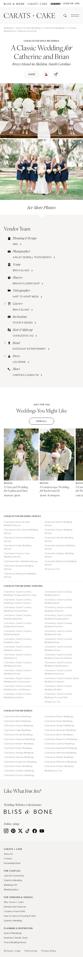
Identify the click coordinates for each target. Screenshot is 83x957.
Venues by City (52, 569)
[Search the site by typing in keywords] (63, 15)
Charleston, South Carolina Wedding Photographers (58, 617)
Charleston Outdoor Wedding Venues (59, 555)
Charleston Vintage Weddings (19, 753)
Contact (8, 858)
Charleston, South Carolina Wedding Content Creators (17, 601)
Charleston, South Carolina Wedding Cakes (17, 640)
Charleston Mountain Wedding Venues (60, 547)
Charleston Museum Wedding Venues (19, 567)
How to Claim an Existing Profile (20, 916)
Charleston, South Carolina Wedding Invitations (17, 695)
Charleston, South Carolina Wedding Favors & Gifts (58, 695)
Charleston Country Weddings (19, 775)
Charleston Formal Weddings (18, 734)
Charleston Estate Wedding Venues (17, 547)
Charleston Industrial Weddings (19, 739)
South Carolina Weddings (29, 28)
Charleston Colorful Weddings (60, 743)
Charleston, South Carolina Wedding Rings (58, 640)
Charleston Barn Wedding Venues (21, 561)
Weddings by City (53, 770)
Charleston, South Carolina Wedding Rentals (58, 632)
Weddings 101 (10, 885)
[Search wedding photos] (56, 4)
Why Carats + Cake (14, 902)
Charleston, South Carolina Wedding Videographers (58, 664)
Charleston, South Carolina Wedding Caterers (17, 648)
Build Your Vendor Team (16, 938)
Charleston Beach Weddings (59, 734)
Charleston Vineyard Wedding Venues (19, 539)
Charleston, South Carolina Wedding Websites (17, 617)
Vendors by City (53, 702)
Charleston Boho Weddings (17, 716)
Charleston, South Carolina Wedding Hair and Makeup (17, 687)
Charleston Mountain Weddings (60, 730)
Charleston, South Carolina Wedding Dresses (17, 664)
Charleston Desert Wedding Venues (58, 531)
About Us (8, 854)
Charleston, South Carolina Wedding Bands (17, 632)
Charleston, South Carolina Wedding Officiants (58, 609)
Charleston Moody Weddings (59, 757)
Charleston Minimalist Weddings (61, 753)
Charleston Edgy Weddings (17, 730)
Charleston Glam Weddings (17, 721)
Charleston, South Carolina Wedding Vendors (58, 687)
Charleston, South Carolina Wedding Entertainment (17, 609)
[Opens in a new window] (14, 4)
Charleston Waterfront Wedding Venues (60, 563)
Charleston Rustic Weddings (18, 748)
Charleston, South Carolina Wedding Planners (58, 625)
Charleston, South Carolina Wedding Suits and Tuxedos (58, 656)
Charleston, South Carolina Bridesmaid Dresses (17, 625)
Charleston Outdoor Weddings (19, 770)
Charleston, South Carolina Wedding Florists (17, 672)
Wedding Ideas (11, 889)
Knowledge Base (12, 863)
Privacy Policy (48, 951)
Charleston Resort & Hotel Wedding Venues (17, 523)
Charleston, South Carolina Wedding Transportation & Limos (20, 593)
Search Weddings (13, 933)
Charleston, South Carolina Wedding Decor (58, 593)
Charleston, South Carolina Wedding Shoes (58, 648)
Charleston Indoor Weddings (18, 766)
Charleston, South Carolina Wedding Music (58, 601)
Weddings (9, 28)
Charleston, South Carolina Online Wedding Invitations (62, 680)
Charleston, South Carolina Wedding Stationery (58, 672)
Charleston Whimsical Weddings (61, 762)
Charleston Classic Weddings (18, 725)
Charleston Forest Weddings (59, 721)
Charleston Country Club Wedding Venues (16, 555)
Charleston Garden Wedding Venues (59, 539)
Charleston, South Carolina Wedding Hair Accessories (17, 680)
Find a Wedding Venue (15, 942)
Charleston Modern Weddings (19, 743)
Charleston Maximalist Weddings (61, 748)
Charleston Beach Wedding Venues (58, 523)
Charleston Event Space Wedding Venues (21, 531)
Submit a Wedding (13, 880)
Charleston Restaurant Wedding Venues (20, 575)
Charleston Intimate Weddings (19, 757)
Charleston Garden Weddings (59, 725)
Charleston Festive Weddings (59, 766)
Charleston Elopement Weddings (20, 762)
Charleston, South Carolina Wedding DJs (17, 656)
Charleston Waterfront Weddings (61, 739)
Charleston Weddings (54, 28)
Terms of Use (30, 951)
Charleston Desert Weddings (59, 716)
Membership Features (15, 907)
